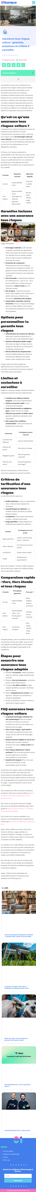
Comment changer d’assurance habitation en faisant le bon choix (16, 987)
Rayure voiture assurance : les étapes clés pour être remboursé (17, 809)
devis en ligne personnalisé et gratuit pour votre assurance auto (17, 795)
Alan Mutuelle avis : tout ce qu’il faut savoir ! (17, 1085)
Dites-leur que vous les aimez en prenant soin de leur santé (16, 1039)
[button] (33, 2)
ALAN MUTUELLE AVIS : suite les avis (17, 1130)
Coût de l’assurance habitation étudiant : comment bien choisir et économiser (18, 936)
